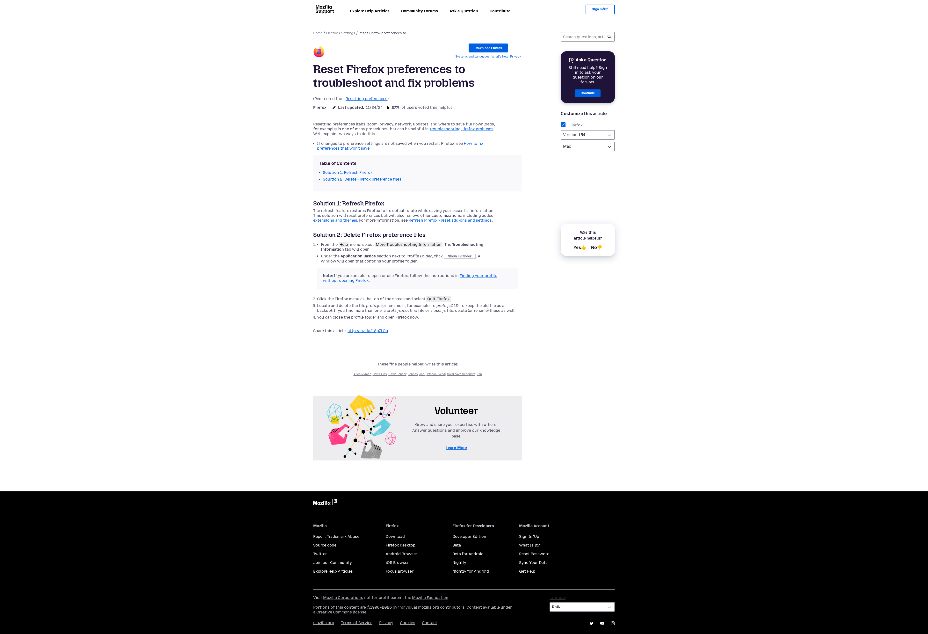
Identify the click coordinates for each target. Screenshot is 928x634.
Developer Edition (469, 536)
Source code (324, 545)
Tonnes (413, 374)
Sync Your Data (533, 562)
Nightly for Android (470, 571)
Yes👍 (579, 247)
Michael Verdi (436, 374)
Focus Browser (399, 571)
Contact (429, 622)
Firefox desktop (400, 545)
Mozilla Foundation (430, 597)
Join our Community (332, 562)
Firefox (332, 33)
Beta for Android (468, 554)
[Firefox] (319, 52)
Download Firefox (488, 48)
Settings (348, 33)
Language (558, 598)
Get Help (527, 571)
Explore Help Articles (370, 11)
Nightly (459, 562)
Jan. (422, 374)
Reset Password (534, 554)
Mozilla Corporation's (343, 597)
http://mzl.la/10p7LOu (368, 330)
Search (609, 37)
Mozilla (325, 503)
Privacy (515, 56)
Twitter (320, 554)
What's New (500, 56)
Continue (588, 93)
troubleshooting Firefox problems (461, 129)
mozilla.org (323, 622)
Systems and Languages (472, 56)
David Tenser (397, 374)
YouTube (602, 623)
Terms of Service (356, 622)
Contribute (500, 11)
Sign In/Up (600, 9)
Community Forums (419, 11)
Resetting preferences (366, 98)
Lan (479, 374)
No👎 (596, 247)
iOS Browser (397, 562)
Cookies (407, 622)
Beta (456, 545)
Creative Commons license (341, 612)
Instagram (613, 623)
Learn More (456, 447)
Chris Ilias (380, 374)
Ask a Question (464, 11)
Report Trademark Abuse (336, 536)
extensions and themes (335, 220)
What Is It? (529, 545)
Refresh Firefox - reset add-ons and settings (450, 220)
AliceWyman (362, 374)
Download (395, 536)
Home (318, 33)
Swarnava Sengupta (461, 374)
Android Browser (401, 554)
